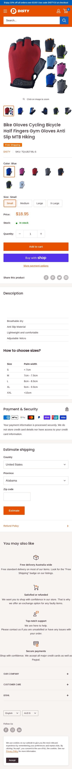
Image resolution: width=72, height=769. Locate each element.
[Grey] (48, 171)
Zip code (8, 489)
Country (7, 457)
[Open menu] (5, 11)
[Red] (35, 171)
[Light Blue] (22, 184)
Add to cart (36, 246)
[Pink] (22, 171)
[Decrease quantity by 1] (19, 233)
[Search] (64, 20)
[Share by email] (66, 277)
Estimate (14, 510)
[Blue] (9, 171)
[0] (65, 11)
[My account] (58, 11)
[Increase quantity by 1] (41, 233)
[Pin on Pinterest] (52, 277)
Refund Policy (11, 525)
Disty (6, 151)
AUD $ (27, 713)
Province (8, 473)
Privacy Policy (12, 751)
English (9, 713)
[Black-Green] (9, 184)
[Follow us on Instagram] (12, 729)
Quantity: (8, 233)
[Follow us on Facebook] (5, 729)
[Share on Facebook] (46, 277)
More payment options (36, 265)
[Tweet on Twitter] (59, 277)
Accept (12, 760)
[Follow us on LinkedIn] (19, 729)
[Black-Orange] (61, 171)
